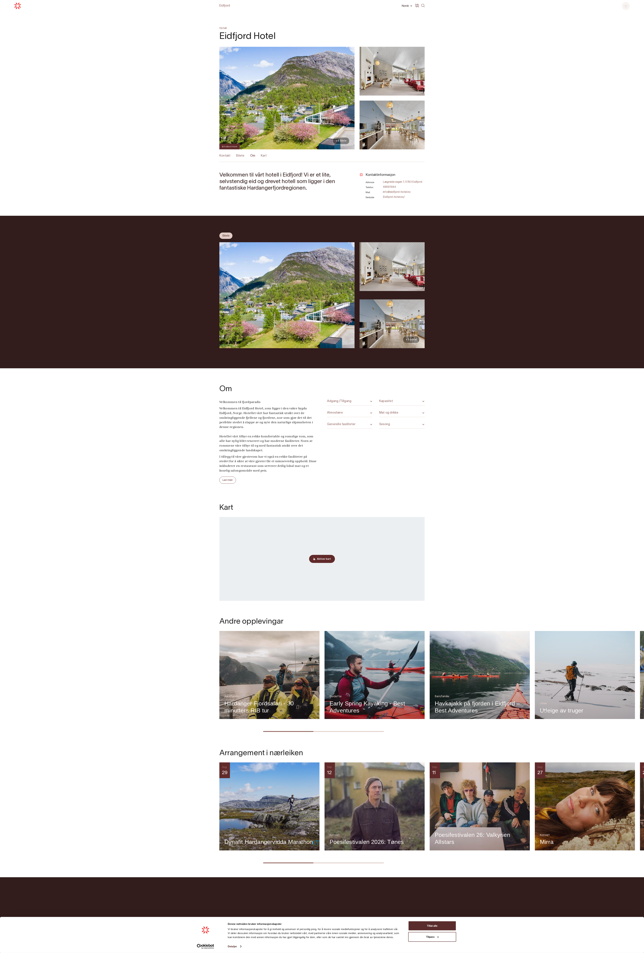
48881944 (389, 187)
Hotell (223, 28)
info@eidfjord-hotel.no (397, 192)
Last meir (228, 480)
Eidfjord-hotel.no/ (394, 197)
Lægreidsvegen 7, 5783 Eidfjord (402, 182)
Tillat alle (432, 925)
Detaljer (232, 946)
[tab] (225, 236)
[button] (406, 6)
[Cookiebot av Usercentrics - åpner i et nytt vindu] (205, 946)
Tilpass (430, 936)
